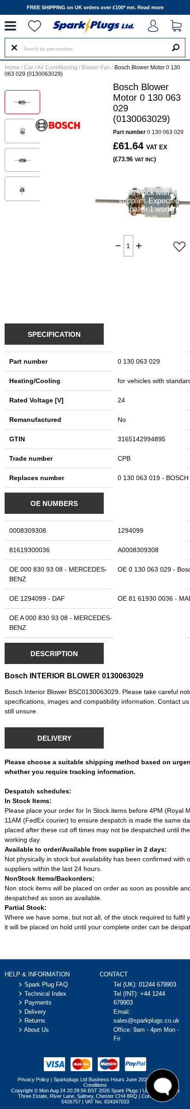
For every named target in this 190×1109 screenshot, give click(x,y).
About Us (36, 1029)
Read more (150, 7)
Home (12, 67)
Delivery (35, 1011)
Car (28, 67)
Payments (38, 1002)
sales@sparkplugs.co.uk (146, 1020)
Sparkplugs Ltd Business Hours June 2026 (101, 1079)
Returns (34, 1020)
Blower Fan (96, 67)
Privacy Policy (33, 1079)
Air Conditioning (57, 67)
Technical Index (45, 993)
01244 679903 (157, 984)
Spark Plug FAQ (46, 984)
